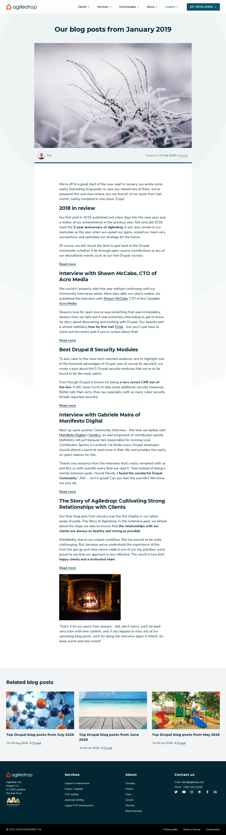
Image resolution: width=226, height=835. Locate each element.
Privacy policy (170, 829)
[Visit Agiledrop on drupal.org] (199, 792)
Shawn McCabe (116, 298)
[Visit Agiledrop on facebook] (207, 792)
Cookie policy (213, 829)
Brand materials (133, 811)
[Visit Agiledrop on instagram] (192, 792)
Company (130, 783)
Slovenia (129, 805)
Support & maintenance (77, 783)
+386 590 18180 (193, 787)
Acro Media (68, 303)
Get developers (201, 6)
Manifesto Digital (72, 435)
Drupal (183, 155)
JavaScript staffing (74, 800)
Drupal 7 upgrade (74, 789)
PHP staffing (71, 794)
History (129, 789)
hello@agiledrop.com (193, 782)
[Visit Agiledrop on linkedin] (215, 792)
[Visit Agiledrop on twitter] (176, 792)
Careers (129, 800)
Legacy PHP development (79, 805)
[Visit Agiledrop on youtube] (184, 792)
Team (128, 794)
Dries (119, 327)
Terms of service (191, 829)
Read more (67, 264)
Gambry (95, 435)
